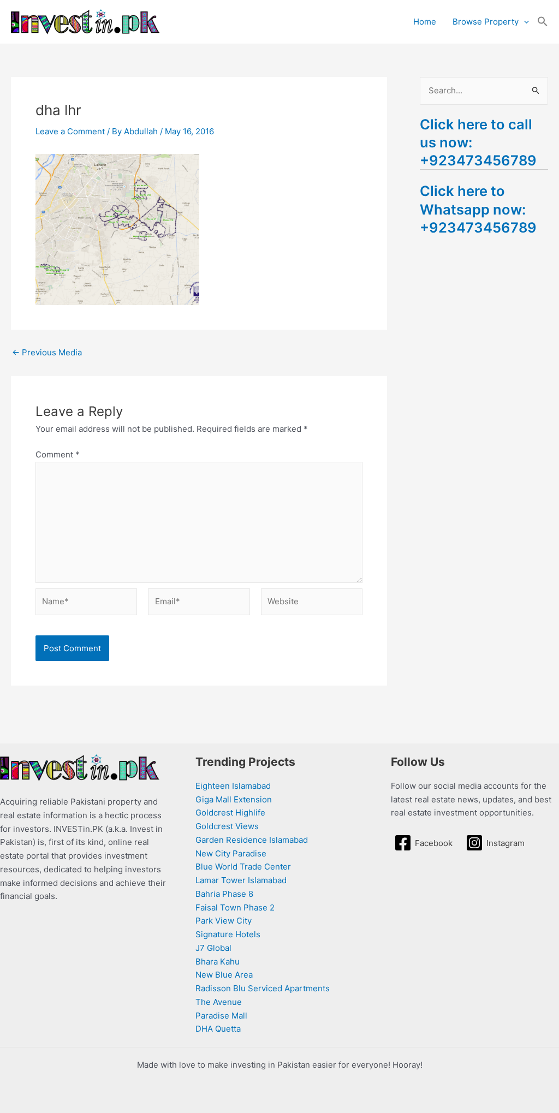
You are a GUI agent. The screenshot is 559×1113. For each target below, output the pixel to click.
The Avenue (218, 1002)
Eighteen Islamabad (233, 786)
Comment (57, 454)
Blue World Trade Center (243, 866)
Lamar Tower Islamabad (241, 880)
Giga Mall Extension (233, 799)
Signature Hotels (227, 934)
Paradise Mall (221, 1015)
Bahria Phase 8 (224, 894)
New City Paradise (230, 853)
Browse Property (486, 21)
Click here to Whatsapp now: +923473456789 (478, 208)
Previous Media (47, 352)
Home (424, 21)
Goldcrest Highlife (230, 812)
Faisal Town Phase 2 (235, 907)
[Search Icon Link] (542, 22)
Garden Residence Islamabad (251, 840)
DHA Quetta (218, 1028)
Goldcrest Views (227, 826)
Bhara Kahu (217, 961)
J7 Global (213, 948)
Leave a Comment (70, 131)
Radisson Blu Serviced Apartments (262, 988)
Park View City (223, 920)
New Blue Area (224, 974)
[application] (524, 22)
